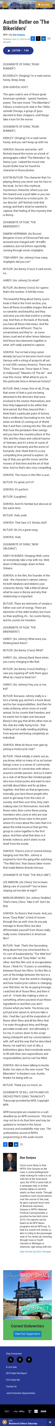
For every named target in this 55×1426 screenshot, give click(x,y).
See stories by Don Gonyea (35, 1251)
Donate (45, 4)
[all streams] (51, 1422)
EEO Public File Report (16, 1373)
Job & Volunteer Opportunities (20, 1393)
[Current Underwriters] (27, 1294)
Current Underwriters (27, 1326)
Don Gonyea (19, 34)
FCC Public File (13, 1380)
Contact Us (11, 1386)
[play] (5, 1422)
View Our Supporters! (27, 1333)
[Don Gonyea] (10, 1162)
